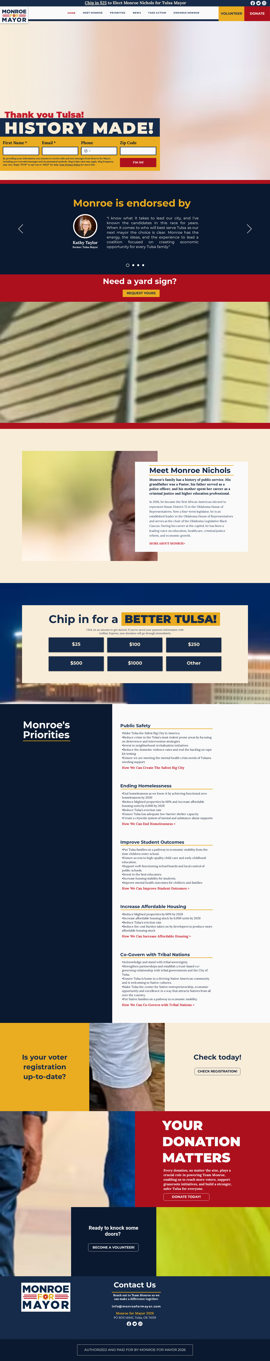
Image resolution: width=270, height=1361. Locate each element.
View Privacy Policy (70, 164)
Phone (87, 142)
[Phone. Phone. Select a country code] (87, 151)
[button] (137, 13)
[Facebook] (253, 3)
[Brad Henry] (132, 265)
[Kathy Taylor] (127, 265)
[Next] (249, 229)
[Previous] (20, 229)
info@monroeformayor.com (136, 1306)
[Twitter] (258, 3)
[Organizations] (143, 265)
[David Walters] (138, 265)
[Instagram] (264, 3)
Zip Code (128, 142)
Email (49, 142)
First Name (15, 142)
